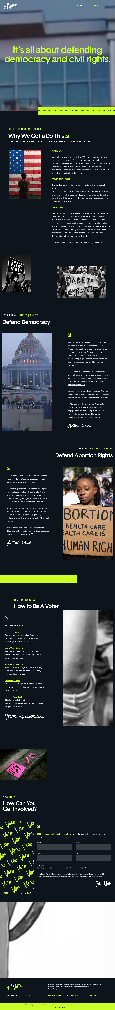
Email (78, 842)
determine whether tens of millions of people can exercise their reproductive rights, (27, 479)
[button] (108, 6)
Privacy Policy (52, 989)
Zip (77, 853)
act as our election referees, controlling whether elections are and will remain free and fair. (88, 382)
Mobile (39, 853)
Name (39, 842)
